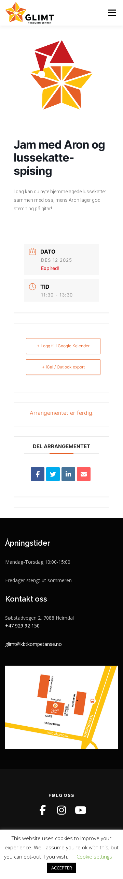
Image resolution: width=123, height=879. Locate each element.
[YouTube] (81, 810)
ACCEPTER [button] (61, 868)
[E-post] (84, 474)
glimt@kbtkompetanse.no (33, 644)
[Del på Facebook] (37, 474)
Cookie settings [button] (94, 856)
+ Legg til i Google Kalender (63, 345)
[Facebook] (42, 810)
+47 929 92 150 (22, 625)
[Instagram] (61, 810)
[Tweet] (53, 474)
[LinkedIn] (68, 474)
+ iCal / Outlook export (63, 366)
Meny (111, 13)
